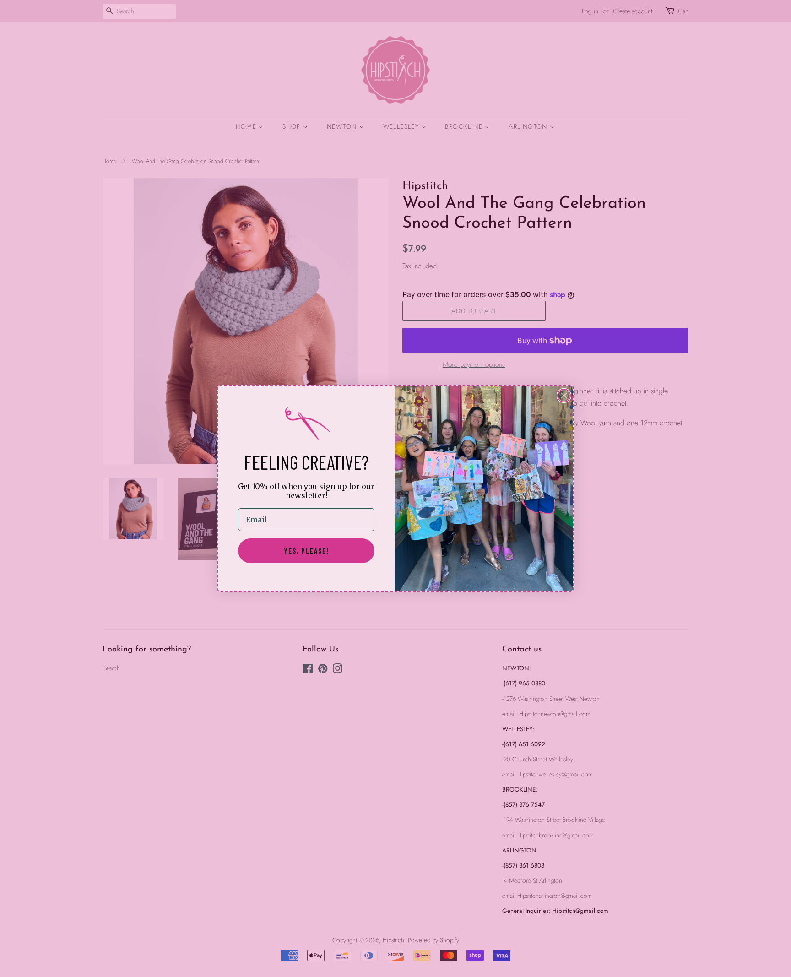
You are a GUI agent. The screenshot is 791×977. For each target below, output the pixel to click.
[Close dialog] (564, 395)
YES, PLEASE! (306, 550)
